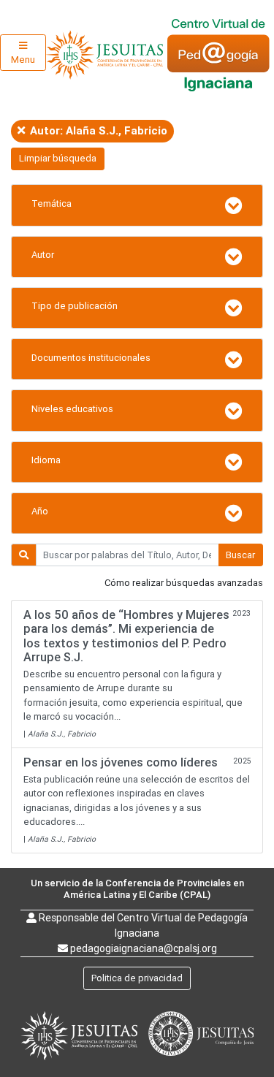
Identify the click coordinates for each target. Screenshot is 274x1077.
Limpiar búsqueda (57, 158)
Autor (42, 254)
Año (39, 511)
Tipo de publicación (74, 306)
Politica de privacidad (137, 978)
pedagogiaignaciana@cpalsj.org (143, 948)
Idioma (46, 460)
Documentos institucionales (91, 357)
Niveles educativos (72, 409)
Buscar (240, 555)
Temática (51, 203)
